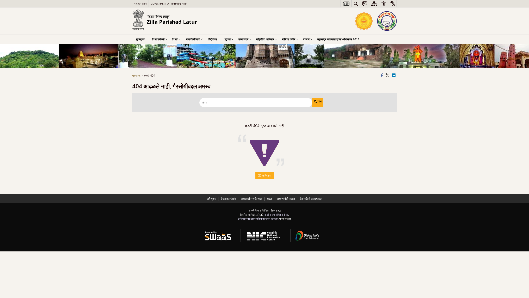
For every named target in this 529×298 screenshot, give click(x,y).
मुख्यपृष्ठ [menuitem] (140, 39)
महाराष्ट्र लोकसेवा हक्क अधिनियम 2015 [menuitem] (338, 39)
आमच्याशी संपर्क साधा (251, 199)
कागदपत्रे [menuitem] (243, 39)
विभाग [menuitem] (175, 39)
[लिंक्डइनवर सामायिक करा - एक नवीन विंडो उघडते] (394, 75)
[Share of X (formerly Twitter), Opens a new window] (388, 75)
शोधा (319, 101)
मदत (269, 199)
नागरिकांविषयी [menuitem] (193, 39)
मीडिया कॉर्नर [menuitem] (288, 39)
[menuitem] (356, 3)
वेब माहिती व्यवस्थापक (311, 199)
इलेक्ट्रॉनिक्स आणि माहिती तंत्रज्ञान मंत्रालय (258, 218)
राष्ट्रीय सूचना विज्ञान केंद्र (276, 214)
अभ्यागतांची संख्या (286, 199)
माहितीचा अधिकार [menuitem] (265, 39)
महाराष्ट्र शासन (140, 3)
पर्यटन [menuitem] (306, 39)
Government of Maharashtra (169, 3)
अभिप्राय (266, 175)
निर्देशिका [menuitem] (212, 39)
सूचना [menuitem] (228, 39)
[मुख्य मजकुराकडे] (346, 3)
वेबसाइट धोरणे (228, 199)
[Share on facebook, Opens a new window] (382, 75)
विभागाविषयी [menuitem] (158, 39)
